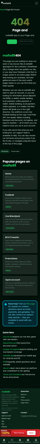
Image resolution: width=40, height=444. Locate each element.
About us (7, 368)
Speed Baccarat (10, 343)
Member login (6, 418)
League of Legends (11, 349)
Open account (6, 416)
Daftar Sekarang (19, 433)
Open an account (26, 41)
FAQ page (31, 304)
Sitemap (4, 426)
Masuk (31, 433)
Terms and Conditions (12, 374)
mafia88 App (8, 356)
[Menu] (36, 3)
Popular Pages (15, 151)
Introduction (4, 151)
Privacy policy (25, 400)
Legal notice (25, 402)
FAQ (4, 362)
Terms (23, 397)
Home (2, 10)
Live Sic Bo (8, 337)
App (3, 421)
